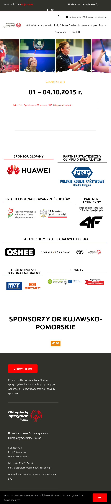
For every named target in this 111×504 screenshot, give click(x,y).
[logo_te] (55, 340)
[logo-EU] (64, 280)
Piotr (20, 105)
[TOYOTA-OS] (88, 251)
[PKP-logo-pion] (82, 167)
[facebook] (47, 10)
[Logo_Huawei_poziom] (28, 163)
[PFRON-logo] (22, 209)
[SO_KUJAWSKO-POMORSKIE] (12, 23)
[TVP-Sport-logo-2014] (32, 283)
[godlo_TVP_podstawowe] (14, 283)
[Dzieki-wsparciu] (94, 280)
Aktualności (67, 105)
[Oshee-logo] (20, 249)
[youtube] (52, 10)
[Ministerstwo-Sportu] (53, 210)
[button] (97, 4)
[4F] (91, 215)
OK (100, 497)
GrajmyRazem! (27, 4)
